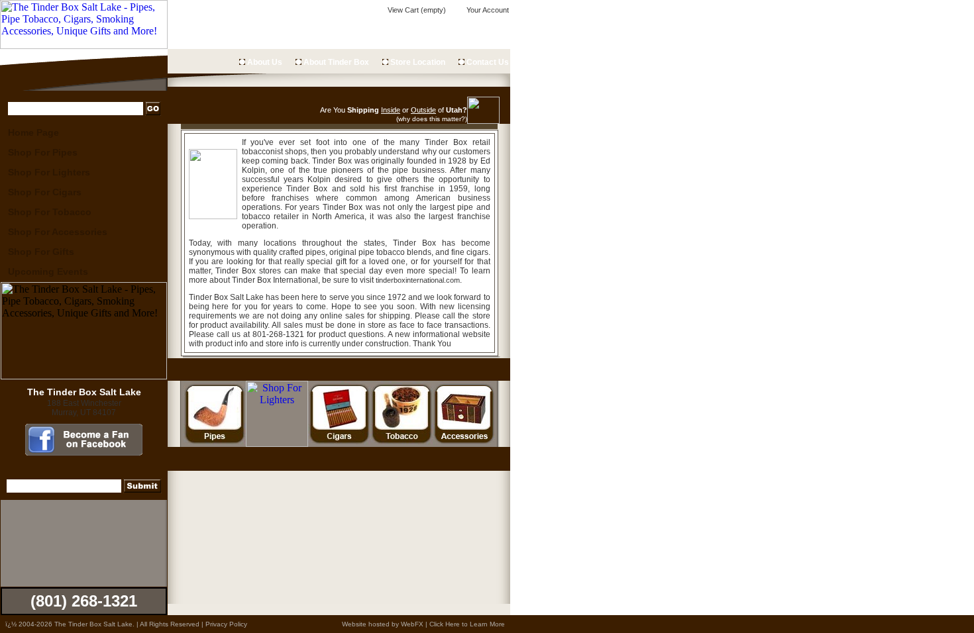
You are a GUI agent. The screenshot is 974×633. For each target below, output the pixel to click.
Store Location (416, 62)
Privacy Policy (226, 624)
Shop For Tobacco (49, 212)
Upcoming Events (48, 271)
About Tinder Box (335, 62)
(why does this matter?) (431, 118)
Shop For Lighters (49, 172)
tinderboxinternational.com (418, 280)
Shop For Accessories (57, 231)
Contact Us (486, 62)
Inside (390, 110)
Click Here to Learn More (467, 624)
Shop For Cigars (44, 192)
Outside (423, 110)
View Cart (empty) (416, 10)
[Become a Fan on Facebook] (83, 452)
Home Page (33, 132)
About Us (263, 62)
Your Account (486, 10)
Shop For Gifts (41, 251)
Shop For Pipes (43, 152)
